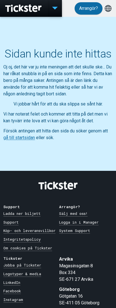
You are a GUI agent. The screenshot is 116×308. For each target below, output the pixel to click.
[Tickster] (24, 8)
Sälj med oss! (73, 213)
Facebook (12, 291)
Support (11, 222)
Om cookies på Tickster (27, 248)
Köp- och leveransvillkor (29, 230)
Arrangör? (88, 8)
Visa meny (55, 8)
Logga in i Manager (79, 222)
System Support (74, 230)
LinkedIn (11, 282)
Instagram (13, 299)
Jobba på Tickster (22, 265)
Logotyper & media (22, 274)
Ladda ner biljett (22, 213)
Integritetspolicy (22, 239)
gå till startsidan (19, 137)
